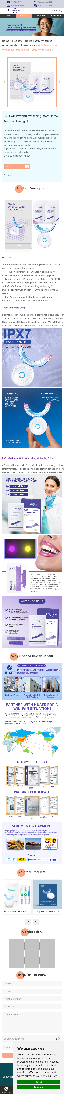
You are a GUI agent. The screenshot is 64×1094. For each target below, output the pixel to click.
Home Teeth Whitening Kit (17, 45)
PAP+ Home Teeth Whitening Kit (20, 911)
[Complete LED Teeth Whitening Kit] (47, 894)
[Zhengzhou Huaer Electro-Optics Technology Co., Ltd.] (14, 11)
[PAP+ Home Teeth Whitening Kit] (16, 894)
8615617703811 (16, 2)
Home (8, 15)
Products (23, 15)
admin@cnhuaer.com (18, 5)
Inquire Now (12, 166)
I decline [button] (38, 1087)
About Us (40, 15)
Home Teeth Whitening (39, 41)
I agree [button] (38, 1082)
